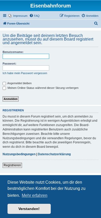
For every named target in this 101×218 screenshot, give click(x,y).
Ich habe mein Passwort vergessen (25, 73)
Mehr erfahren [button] (34, 195)
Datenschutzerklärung (54, 154)
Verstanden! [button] (29, 209)
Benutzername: (13, 51)
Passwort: (9, 63)
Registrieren (12, 165)
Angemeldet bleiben (19, 83)
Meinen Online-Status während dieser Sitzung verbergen (42, 87)
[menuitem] (18, 16)
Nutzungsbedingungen (19, 154)
